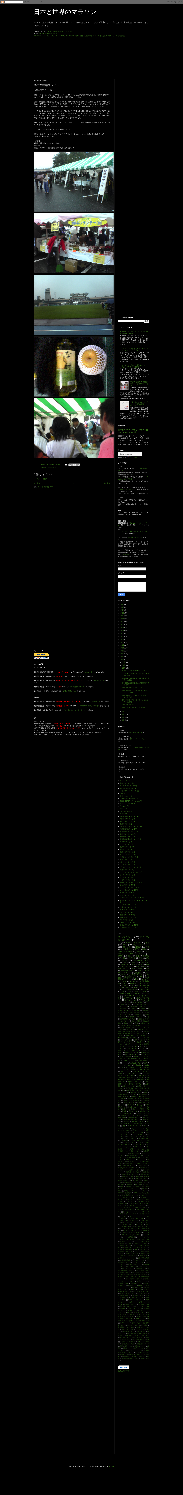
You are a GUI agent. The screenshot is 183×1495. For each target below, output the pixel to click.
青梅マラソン (145, 1023)
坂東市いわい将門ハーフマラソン (127, 1276)
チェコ (122, 1105)
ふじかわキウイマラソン (140, 1207)
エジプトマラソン (144, 1214)
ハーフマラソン (133, 943)
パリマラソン (130, 1029)
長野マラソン (123, 968)
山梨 (147, 964)
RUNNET (123, 793)
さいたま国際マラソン (127, 1027)
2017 (122, 630)
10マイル (128, 1056)
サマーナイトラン (128, 1222)
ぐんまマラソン (131, 1199)
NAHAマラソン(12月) (127, 922)
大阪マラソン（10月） (127, 895)
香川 (147, 1002)
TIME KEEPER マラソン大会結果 (131, 801)
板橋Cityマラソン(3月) (127, 847)
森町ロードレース (141, 1318)
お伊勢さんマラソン (137, 1130)
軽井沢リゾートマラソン (135, 1350)
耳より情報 (139, 1176)
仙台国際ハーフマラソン (139, 1006)
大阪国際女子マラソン (77, 687)
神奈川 (139, 951)
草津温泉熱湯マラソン (128, 1344)
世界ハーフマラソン (138, 1050)
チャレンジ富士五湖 (140, 1004)
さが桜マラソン (142, 1075)
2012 (122, 645)
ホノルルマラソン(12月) (128, 927)
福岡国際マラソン (136, 983)
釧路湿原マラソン (123, 1096)
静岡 (140, 964)
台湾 (137, 1270)
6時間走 (144, 1188)
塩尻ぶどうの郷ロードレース (134, 1279)
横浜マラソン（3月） (127, 783)
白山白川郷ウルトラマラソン (130, 1174)
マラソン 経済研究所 (129, 1237)
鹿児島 (144, 1033)
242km (124, 981)
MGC (129, 1025)
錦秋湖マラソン (137, 1180)
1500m (120, 1073)
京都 (137, 956)
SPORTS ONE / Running (128, 786)
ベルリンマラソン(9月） (128, 880)
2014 (122, 639)
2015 (122, 636)
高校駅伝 (146, 956)
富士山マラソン (138, 1115)
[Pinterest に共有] (79, 465)
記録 (132, 1178)
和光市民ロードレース (138, 1272)
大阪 (125, 962)
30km (123, 975)
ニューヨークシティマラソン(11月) (132, 898)
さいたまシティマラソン (136, 1132)
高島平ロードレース (134, 1126)
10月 (124, 668)
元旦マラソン (126, 1109)
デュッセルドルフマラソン (128, 1228)
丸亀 (136, 1249)
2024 (122, 610)
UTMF (135, 1193)
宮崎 (140, 958)
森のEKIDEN (141, 1316)
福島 (136, 1046)
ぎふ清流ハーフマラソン (141, 1025)
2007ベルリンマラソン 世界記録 (133, 707)
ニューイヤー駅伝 (126, 1040)
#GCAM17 (130, 1184)
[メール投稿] (65, 464)
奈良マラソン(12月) (126, 920)
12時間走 (128, 1186)
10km (41, 467)
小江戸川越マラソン (131, 1088)
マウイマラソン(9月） (127, 877)
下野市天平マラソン (141, 1247)
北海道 (138, 947)
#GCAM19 (146, 1184)
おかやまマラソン (133, 1098)
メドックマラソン (144, 1239)
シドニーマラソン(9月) (127, 875)
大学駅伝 (126, 949)
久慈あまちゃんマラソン (125, 1251)
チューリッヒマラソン (129, 1142)
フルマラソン (125, 937)
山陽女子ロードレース (137, 1297)
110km (123, 1025)
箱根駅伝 (126, 947)
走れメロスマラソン (141, 1178)
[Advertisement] (91, 58)
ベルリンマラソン (129, 996)
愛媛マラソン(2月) (126, 824)
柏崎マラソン (134, 1168)
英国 (130, 1023)
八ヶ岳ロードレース (139, 1260)
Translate (135, 457)
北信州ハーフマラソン (135, 1082)
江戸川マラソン (124, 1323)
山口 (147, 973)
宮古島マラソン (125, 1115)
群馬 (148, 989)
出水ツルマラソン (134, 1153)
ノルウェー (125, 1232)
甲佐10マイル (141, 1331)
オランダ (143, 1048)
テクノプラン (124, 809)
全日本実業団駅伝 (125, 1260)
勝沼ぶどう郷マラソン (134, 1264)
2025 (122, 607)
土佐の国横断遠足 (129, 989)
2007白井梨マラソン (129, 705)
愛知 (147, 958)
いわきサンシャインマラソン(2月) (131, 826)
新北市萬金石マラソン (126, 1306)
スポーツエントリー (127, 796)
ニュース (142, 954)
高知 (147, 968)
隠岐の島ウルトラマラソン (140, 1069)
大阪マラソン (140, 1042)
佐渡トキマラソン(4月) (127, 852)
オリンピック (124, 1216)
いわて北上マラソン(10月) (129, 890)
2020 (122, 622)
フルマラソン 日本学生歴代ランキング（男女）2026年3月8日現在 (133, 366)
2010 (122, 651)
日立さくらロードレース (135, 1308)
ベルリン (125, 964)
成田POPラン (133, 1302)
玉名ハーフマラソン (138, 1121)
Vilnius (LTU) (96, 702)
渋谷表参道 (144, 1325)
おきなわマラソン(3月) (127, 837)
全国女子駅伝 (140, 1079)
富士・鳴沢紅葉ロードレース (141, 1291)
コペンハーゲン (133, 1220)
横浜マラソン (134, 1054)
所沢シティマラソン (130, 1304)
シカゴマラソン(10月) (127, 885)
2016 (122, 633)
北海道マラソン (130, 977)
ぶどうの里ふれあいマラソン (127, 1077)
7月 (123, 717)
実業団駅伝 (139, 973)
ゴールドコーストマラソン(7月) (130, 867)
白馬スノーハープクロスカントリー (137, 1333)
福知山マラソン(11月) (127, 915)
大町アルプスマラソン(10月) (129, 887)
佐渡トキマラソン (136, 1151)
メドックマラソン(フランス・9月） (132, 872)
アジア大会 (133, 1037)
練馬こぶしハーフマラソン (128, 1341)
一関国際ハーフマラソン (140, 1243)
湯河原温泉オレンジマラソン (126, 1327)
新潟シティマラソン (134, 1161)
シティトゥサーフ (144, 1138)
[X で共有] (74, 465)
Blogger (111, 1466)
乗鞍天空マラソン (136, 1063)
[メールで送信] (69, 465)
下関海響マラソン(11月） (128, 907)
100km (121, 956)
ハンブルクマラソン (139, 1144)
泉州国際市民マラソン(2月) (129, 831)
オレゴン (134, 1138)
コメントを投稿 (42, 479)
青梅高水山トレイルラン (130, 1356)
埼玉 (136, 949)
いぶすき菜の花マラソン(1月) (130, 816)
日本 (123, 1090)
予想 (148, 1017)
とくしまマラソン (131, 1048)
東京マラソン (124, 814)
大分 (125, 985)
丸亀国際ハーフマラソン (136, 1017)
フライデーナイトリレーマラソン (131, 1235)
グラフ (130, 1218)
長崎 (136, 1023)
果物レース (131, 1316)
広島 (141, 989)
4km (138, 1188)
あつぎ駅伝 (121, 1098)
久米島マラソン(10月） (128, 893)
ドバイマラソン (144, 1037)
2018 (122, 628)
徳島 (126, 1054)
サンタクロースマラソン (142, 1222)
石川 (130, 1046)
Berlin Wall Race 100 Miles (136, 1035)
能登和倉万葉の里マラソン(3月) (130, 839)
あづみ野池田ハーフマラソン (130, 1195)
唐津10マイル (133, 1111)
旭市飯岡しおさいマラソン (127, 1165)
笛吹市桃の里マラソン (138, 1339)
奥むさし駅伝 (136, 1021)
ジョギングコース (128, 1102)
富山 (125, 1023)
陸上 (141, 1046)
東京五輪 (129, 1312)
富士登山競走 (137, 1065)
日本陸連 (122, 1308)
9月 (123, 711)
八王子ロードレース (137, 1262)
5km (136, 979)
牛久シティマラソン (127, 1329)
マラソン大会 (141, 1237)
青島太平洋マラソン (70, 691)
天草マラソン (132, 1285)
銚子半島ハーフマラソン (142, 1352)
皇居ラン (120, 1335)
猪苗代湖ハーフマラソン (133, 1172)
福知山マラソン (136, 1067)
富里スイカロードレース (127, 1293)
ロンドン (125, 1063)
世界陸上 (132, 958)
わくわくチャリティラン (131, 1100)
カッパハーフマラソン (136, 1216)
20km (144, 992)
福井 (127, 1067)
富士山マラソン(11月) (127, 910)
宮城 (133, 964)
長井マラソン (124, 1354)
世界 (144, 949)
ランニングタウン (126, 781)
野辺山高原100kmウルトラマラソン (129, 1031)
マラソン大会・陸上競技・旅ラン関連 (60, 31)
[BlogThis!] (72, 465)
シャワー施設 (124, 1224)
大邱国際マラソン (136, 1283)
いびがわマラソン (137, 1128)
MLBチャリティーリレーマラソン (135, 1191)
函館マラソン (129, 1052)
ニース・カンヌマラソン (130, 1230)
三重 (123, 992)
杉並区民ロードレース (134, 1090)
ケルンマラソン (138, 1218)
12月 (124, 662)
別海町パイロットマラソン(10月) (131, 882)
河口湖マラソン (136, 1323)
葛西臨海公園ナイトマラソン (127, 1094)
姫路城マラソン (129, 1113)
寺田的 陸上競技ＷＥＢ (128, 788)
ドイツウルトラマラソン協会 (130, 791)
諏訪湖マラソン (127, 1348)
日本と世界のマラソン (65, 11)
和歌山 (124, 1111)
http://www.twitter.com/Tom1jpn (48, 33)
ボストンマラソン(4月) (127, 862)
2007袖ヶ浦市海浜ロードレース (132, 688)
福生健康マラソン (125, 1337)
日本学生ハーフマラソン (133, 1044)
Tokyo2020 (127, 1128)
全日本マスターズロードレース (127, 1258)
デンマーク (130, 1105)
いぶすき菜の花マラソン (132, 1073)
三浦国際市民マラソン (124, 1245)
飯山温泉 (142, 1356)
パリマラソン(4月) (126, 849)
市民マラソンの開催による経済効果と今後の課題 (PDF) (77, 36)
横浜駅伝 (136, 1010)
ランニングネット (126, 806)
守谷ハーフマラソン (142, 1113)
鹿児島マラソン (143, 1182)
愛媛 (121, 1067)
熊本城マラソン (142, 1029)
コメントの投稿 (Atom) (45, 487)
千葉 (44, 467)
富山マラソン (141, 1159)
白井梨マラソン (52, 467)
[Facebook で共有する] (77, 465)
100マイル (145, 979)
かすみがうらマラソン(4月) (129, 857)
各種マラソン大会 (125, 951)
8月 (123, 714)
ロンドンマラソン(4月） (128, 854)
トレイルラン (144, 962)
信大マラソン (143, 1256)
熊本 (137, 966)
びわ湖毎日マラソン (136, 975)
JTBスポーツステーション (129, 798)
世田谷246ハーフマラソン (137, 1149)
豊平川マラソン (138, 1348)
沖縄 (137, 992)
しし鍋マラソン (130, 1201)
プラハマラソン (138, 1147)
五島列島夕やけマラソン (128, 1019)
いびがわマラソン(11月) (128, 905)
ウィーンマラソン (131, 1214)
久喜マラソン (144, 1249)
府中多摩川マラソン (134, 1117)
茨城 (131, 985)
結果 (148, 1339)
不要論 (120, 1249)
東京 (147, 943)
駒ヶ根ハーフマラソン (129, 1182)
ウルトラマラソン (141, 945)
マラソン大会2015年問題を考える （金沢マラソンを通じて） (139, 383)
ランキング (125, 960)
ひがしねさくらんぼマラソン (137, 1205)
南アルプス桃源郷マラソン (134, 1155)
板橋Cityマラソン (123, 1168)
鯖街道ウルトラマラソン (139, 1096)
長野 (148, 947)
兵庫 (130, 992)
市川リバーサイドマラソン (135, 1300)
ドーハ (140, 1142)
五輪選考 (142, 1251)
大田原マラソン (130, 1159)
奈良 (137, 1052)
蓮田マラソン (128, 1346)
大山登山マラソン (123, 1283)
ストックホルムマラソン (137, 1140)
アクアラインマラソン (133, 1136)
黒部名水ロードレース (139, 1071)
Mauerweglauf (122, 1037)
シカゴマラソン (90, 672)
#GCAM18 (138, 1184)
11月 (124, 665)
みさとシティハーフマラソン (126, 1209)
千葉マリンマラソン (127, 1268)
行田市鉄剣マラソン (140, 1346)
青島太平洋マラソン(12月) (129, 925)
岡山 (122, 1004)
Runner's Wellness (126, 811)
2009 (122, 654)
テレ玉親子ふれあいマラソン (140, 1226)
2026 (122, 604)
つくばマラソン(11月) (127, 912)
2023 (122, 613)
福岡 (144, 966)
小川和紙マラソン (142, 1293)
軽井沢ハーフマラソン (124, 1180)
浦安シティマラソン (133, 1325)
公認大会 (143, 1040)
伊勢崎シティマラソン (132, 1253)
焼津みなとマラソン (135, 1170)
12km (121, 1186)
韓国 (138, 1033)
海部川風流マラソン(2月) (128, 829)
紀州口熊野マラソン (127, 1176)
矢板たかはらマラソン (132, 1335)
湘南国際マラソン (136, 1092)
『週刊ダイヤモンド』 (135, 538)
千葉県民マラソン (141, 1268)
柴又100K (126, 1121)
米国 (123, 958)
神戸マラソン (145, 1054)
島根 (133, 968)
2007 (122, 660)
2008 (122, 657)
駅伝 (125, 945)
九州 (136, 1251)
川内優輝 (146, 1065)
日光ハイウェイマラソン (142, 1306)
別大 (145, 1063)
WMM (132, 954)
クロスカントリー (128, 1061)
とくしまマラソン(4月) (127, 865)
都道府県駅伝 (143, 1094)
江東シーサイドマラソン (137, 739)
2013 (122, 642)
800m (120, 1191)
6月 (123, 720)
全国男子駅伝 (122, 1008)
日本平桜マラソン (129, 1163)
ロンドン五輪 (138, 1002)
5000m (132, 981)
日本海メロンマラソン (143, 1163)
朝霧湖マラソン (131, 1310)
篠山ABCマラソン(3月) (128, 834)
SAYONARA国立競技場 (124, 1193)
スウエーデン (124, 1140)
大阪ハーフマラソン (128, 1086)
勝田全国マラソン (132, 1266)
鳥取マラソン (125, 1071)
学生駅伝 (133, 1289)
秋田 (145, 1092)
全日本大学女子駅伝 (143, 1258)
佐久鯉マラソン (132, 1256)
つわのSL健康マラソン (135, 1203)
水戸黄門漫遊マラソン (142, 1321)
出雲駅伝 (133, 1008)
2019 (122, 625)
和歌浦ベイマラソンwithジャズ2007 (134, 671)
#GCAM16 (121, 1184)
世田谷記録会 (128, 1249)
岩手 (125, 983)
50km (135, 987)
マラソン (141, 1077)
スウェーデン (139, 1224)
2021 (122, 619)
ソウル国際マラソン (143, 1102)
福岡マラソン (145, 1335)
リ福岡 (129, 1243)
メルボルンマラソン (126, 1241)
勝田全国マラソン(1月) (127, 821)
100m (145, 1126)
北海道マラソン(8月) (127, 870)
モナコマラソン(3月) (127, 844)
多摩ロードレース (142, 1281)
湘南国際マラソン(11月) (128, 917)
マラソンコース (123, 1006)
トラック (140, 1105)
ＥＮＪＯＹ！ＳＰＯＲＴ (128, 803)
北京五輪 (142, 1008)
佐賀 (135, 1040)
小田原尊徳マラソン (137, 1295)
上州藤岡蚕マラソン (127, 1247)
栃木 (129, 1004)
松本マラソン (133, 1314)
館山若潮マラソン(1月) (127, 819)
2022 (122, 616)
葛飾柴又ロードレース (143, 1344)
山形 (141, 1088)
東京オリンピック (142, 1165)
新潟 (127, 987)
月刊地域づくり (128, 554)
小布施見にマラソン (124, 1295)
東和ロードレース (139, 1312)
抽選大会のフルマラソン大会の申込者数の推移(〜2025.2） (139, 404)
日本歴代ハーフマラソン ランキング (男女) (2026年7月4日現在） (135, 349)
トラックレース (127, 966)
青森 (123, 1126)
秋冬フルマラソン (138, 1337)
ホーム (72, 483)
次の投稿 (37, 483)
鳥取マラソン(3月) (126, 842)
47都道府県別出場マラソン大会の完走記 (111, 36)
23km (119, 1128)
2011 (122, 648)
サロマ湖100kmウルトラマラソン (89, 706)
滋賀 (141, 968)
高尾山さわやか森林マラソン (130, 1358)
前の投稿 (107, 483)
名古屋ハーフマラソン (136, 1084)
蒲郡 (121, 1346)
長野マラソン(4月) (126, 860)
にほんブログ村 (123, 1371)
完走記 (140, 1289)
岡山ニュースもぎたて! (127, 489)
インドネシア (126, 1138)
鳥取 (121, 1056)
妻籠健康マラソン (137, 1287)
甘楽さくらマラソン (129, 1331)
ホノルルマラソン (131, 1000)
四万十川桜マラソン (142, 1274)
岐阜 (141, 977)
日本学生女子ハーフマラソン (131, 1119)
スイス (132, 1224)
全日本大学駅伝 (128, 998)
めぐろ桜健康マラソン (139, 1134)
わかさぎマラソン (128, 1212)
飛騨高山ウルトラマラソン (134, 1012)
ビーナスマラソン (136, 1232)
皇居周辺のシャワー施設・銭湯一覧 (46, 36)
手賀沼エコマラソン (143, 1304)
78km (120, 1035)
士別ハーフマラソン (124, 1065)
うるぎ (136, 1197)
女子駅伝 (133, 962)
